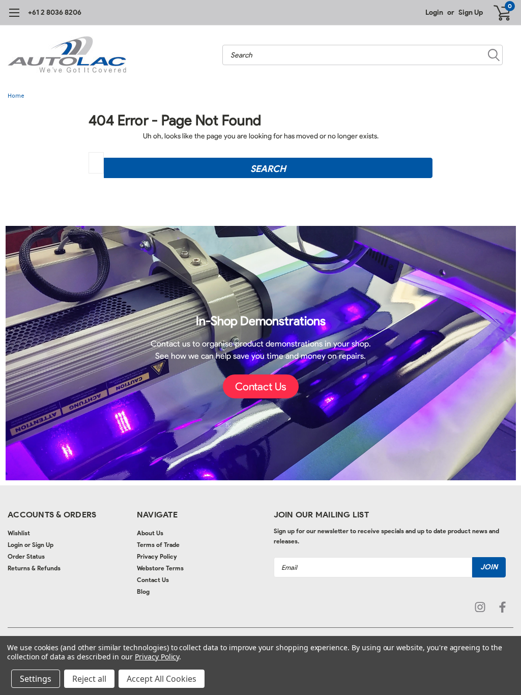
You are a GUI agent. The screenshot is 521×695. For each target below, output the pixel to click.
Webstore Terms (160, 568)
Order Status (26, 556)
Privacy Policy (157, 556)
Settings (35, 678)
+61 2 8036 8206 (54, 12)
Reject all (89, 678)
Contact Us (153, 580)
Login (434, 12)
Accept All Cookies (161, 678)
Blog (143, 591)
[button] (261, 386)
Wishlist (19, 533)
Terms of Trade (158, 544)
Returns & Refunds (34, 568)
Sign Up (470, 12)
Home (16, 96)
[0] (498, 12)
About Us (150, 533)
